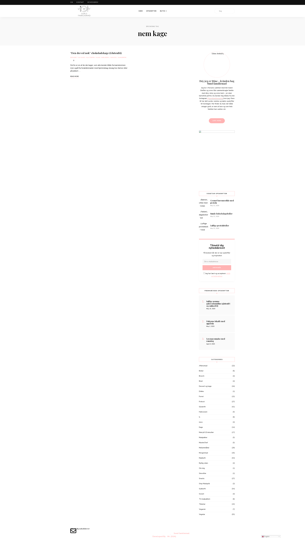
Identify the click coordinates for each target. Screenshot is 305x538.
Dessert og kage (77, 57)
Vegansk (202, 509)
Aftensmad (203, 366)
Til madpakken (204, 499)
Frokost (202, 401)
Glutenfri (90, 57)
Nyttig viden (203, 463)
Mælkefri (105, 57)
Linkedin (226, 2)
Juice (201, 422)
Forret (201, 396)
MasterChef (203, 442)
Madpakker (203, 437)
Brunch (201, 376)
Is (199, 417)
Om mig (202, 468)
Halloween (203, 412)
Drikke (201, 391)
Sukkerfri (122, 57)
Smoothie (202, 473)
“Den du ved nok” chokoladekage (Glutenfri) (96, 53)
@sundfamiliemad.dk (215, 98)
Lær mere (216, 121)
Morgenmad (203, 453)
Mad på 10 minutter (206, 432)
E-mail (234, 2)
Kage (98, 57)
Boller (201, 371)
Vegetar (202, 514)
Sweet (201, 494)
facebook (222, 2)
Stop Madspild (204, 483)
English (266, 536)
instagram (230, 2)
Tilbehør (202, 504)
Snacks (113, 57)
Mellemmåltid (204, 448)
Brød (201, 381)
